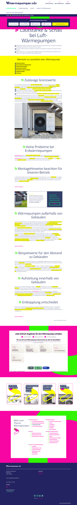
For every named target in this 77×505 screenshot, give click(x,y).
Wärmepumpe (36, 291)
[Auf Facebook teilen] (7, 491)
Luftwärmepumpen (18, 158)
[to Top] (74, 503)
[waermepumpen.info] (21, 3)
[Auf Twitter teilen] (9, 491)
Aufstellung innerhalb (20, 71)
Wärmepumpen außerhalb (21, 68)
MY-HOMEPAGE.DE (40, 498)
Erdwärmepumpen (18, 155)
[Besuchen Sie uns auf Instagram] (35, 496)
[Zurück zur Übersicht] (19, 186)
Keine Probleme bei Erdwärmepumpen (23, 64)
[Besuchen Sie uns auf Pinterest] (42, 496)
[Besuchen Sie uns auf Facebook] (37, 496)
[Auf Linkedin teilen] (10, 491)
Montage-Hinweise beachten (21, 66)
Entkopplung (18, 73)
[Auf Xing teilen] (12, 491)
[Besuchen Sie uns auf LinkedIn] (40, 496)
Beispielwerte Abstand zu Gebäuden (23, 69)
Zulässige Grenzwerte (20, 63)
